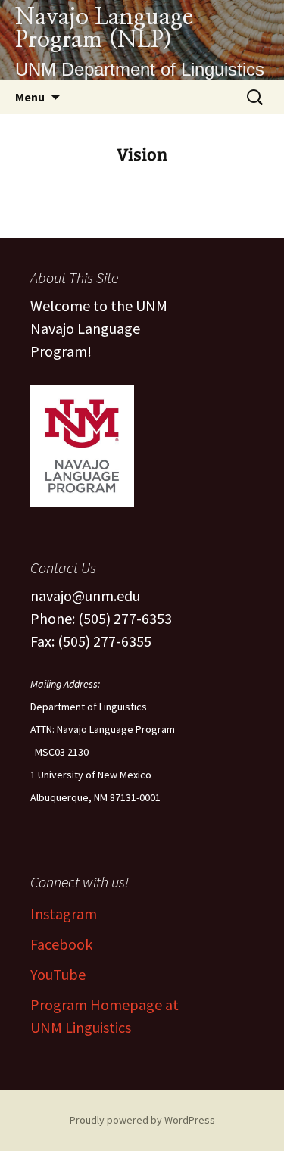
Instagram (63, 913)
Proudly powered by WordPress (142, 1120)
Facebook (61, 943)
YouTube (58, 974)
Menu (30, 96)
